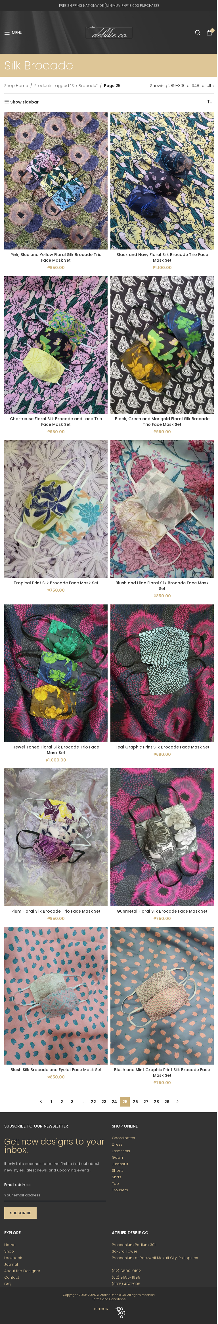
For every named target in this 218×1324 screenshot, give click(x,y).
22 (93, 1102)
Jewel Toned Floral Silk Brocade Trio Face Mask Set (56, 750)
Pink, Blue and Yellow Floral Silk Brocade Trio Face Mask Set (56, 257)
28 (156, 1102)
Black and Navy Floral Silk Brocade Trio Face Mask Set (162, 257)
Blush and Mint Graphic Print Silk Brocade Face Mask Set (162, 1072)
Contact (11, 1277)
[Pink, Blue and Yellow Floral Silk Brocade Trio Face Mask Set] (56, 180)
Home (10, 1244)
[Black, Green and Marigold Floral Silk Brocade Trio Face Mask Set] (162, 345)
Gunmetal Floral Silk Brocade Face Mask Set (162, 911)
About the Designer (22, 1271)
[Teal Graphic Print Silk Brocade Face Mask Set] (162, 673)
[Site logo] (109, 32)
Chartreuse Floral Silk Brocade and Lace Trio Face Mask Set (56, 421)
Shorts (117, 1170)
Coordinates (123, 1138)
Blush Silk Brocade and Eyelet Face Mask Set (56, 1070)
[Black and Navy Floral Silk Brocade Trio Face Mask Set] (162, 180)
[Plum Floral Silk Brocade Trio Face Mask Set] (56, 837)
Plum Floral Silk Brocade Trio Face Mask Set (55, 911)
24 (114, 1102)
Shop (9, 1251)
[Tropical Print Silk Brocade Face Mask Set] (56, 509)
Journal (11, 1264)
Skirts (116, 1177)
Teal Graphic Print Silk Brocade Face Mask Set (162, 747)
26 (135, 1102)
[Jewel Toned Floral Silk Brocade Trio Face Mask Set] (56, 673)
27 (145, 1102)
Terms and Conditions (109, 1299)
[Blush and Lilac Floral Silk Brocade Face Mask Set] (162, 509)
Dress (117, 1144)
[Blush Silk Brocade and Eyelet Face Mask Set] (56, 996)
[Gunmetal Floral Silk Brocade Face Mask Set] (162, 837)
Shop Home (16, 85)
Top (115, 1183)
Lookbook (13, 1257)
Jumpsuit (120, 1164)
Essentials (121, 1151)
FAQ (7, 1284)
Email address (17, 1184)
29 (166, 1102)
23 (103, 1102)
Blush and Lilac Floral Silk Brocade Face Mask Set (162, 585)
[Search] (198, 32)
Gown (117, 1157)
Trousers (120, 1190)
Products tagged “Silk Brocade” (66, 85)
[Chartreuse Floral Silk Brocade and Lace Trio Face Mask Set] (56, 345)
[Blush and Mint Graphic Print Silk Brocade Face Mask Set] (162, 996)
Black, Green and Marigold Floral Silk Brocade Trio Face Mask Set (162, 421)
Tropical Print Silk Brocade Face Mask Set (56, 583)
